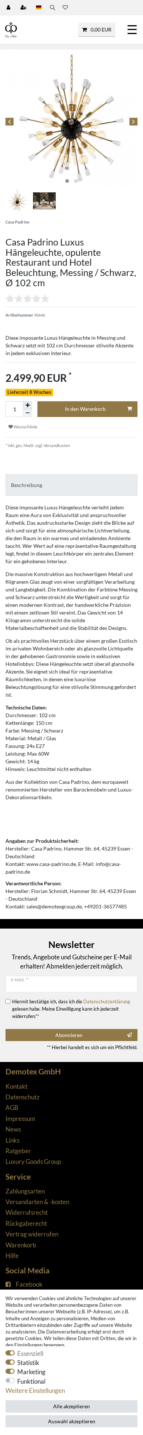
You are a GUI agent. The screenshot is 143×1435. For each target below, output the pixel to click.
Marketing (31, 1372)
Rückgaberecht (26, 1223)
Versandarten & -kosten (37, 1202)
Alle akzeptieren (71, 1406)
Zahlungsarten (25, 1191)
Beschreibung (26, 485)
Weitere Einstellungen (35, 1390)
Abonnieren (68, 1035)
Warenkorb (21, 1245)
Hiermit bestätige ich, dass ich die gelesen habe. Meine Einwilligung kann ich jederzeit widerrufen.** (71, 1009)
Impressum (20, 1118)
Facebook (29, 1284)
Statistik (28, 1362)
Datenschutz (23, 1097)
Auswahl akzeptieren (71, 1421)
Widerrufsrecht (27, 1212)
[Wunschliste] (65, 7)
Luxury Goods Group (33, 1161)
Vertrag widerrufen (32, 1234)
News (13, 1129)
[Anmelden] (9, 7)
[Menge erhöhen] (27, 405)
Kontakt (16, 1086)
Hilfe (12, 1255)
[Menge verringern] (27, 413)
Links (12, 1140)
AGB (12, 1107)
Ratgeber (18, 1151)
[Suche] (52, 7)
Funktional (31, 1381)
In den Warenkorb (85, 409)
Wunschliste (25, 426)
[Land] (38, 7)
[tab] (72, 485)
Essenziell (30, 1353)
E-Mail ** (20, 979)
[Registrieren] (24, 7)
